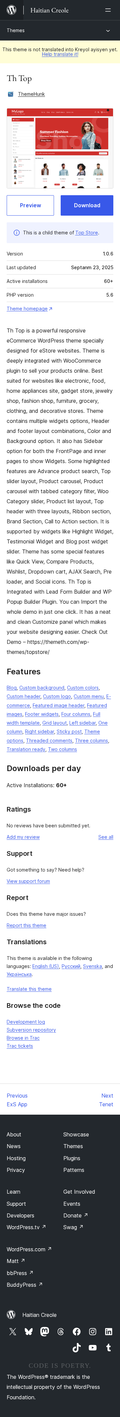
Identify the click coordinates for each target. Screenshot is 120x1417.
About (14, 1134)
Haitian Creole (39, 1315)
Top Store (86, 232)
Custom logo (57, 696)
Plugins (71, 1158)
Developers (20, 1215)
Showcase (76, 1134)
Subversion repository (31, 1030)
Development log (26, 1022)
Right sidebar (39, 731)
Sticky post (69, 731)
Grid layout (54, 723)
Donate (75, 1215)
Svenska (92, 966)
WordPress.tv (26, 1227)
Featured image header (58, 705)
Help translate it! (60, 54)
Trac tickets (20, 1046)
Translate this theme (29, 989)
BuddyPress (25, 1284)
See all (105, 837)
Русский (71, 966)
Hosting (16, 1158)
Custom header (23, 696)
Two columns (62, 749)
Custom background (41, 687)
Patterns (73, 1170)
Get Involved (79, 1191)
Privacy (16, 1170)
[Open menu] (109, 10)
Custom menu (89, 696)
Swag (73, 1227)
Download (87, 205)
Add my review (23, 837)
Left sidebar (82, 723)
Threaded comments (49, 740)
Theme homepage (27, 308)
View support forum (28, 881)
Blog (12, 687)
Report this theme (26, 925)
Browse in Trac (23, 1038)
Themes (16, 30)
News (14, 1146)
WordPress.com (29, 1249)
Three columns (91, 740)
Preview (30, 205)
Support (16, 1203)
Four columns (75, 714)
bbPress (20, 1273)
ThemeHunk (31, 94)
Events (71, 1203)
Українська (19, 974)
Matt (16, 1261)
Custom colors (83, 687)
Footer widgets (42, 714)
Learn (13, 1191)
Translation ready (26, 749)
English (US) (45, 966)
